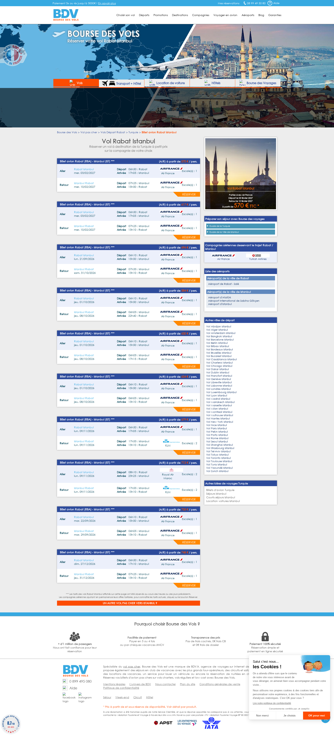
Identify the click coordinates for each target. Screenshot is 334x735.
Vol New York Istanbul (219, 421)
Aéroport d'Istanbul (220, 304)
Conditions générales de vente (219, 684)
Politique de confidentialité (121, 688)
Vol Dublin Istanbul (217, 372)
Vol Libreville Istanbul (219, 382)
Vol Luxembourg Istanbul (221, 392)
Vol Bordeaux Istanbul (219, 349)
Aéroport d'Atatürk (219, 297)
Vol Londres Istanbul (218, 389)
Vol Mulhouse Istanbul (219, 415)
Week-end (122, 697)
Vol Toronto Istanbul (218, 458)
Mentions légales (114, 684)
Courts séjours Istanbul (220, 497)
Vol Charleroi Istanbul (219, 362)
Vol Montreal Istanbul (219, 412)
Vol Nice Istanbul (216, 425)
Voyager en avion (225, 15)
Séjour (107, 697)
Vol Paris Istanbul (216, 428)
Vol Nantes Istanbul (218, 418)
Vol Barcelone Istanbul (220, 339)
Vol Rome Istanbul (217, 438)
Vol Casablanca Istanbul (221, 359)
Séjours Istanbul (216, 493)
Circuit (137, 697)
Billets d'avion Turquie (220, 490)
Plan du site (187, 684)
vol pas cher (131, 666)
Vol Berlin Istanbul (217, 343)
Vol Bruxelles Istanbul (218, 352)
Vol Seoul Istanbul (217, 441)
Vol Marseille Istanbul (219, 405)
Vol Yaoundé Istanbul (219, 468)
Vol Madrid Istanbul (218, 398)
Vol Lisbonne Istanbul (219, 385)
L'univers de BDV (140, 684)
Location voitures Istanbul (223, 501)
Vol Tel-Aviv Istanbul (218, 451)
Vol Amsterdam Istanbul (220, 333)
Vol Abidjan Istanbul (218, 326)
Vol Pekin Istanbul (217, 431)
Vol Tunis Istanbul (216, 464)
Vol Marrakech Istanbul (220, 402)
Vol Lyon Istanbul (216, 395)
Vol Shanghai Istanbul (219, 444)
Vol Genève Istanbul (218, 379)
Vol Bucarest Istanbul (219, 356)
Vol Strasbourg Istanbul (220, 448)
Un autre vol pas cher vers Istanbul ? (130, 603)
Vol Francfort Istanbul (219, 375)
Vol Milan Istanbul (217, 408)
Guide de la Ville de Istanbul (224, 232)
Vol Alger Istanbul (217, 329)
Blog (261, 15)
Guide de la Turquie (219, 226)
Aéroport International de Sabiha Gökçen (233, 300)
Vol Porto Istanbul (217, 435)
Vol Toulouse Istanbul (219, 461)
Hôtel (149, 697)
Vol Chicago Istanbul (219, 366)
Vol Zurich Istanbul (217, 471)
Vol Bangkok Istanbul (219, 336)
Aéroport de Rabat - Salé (223, 284)
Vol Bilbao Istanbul (217, 346)
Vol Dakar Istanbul (217, 369)
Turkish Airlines (258, 259)
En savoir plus (107, 3)
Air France (223, 259)
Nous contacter (165, 684)
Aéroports (248, 15)
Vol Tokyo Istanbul (217, 454)
